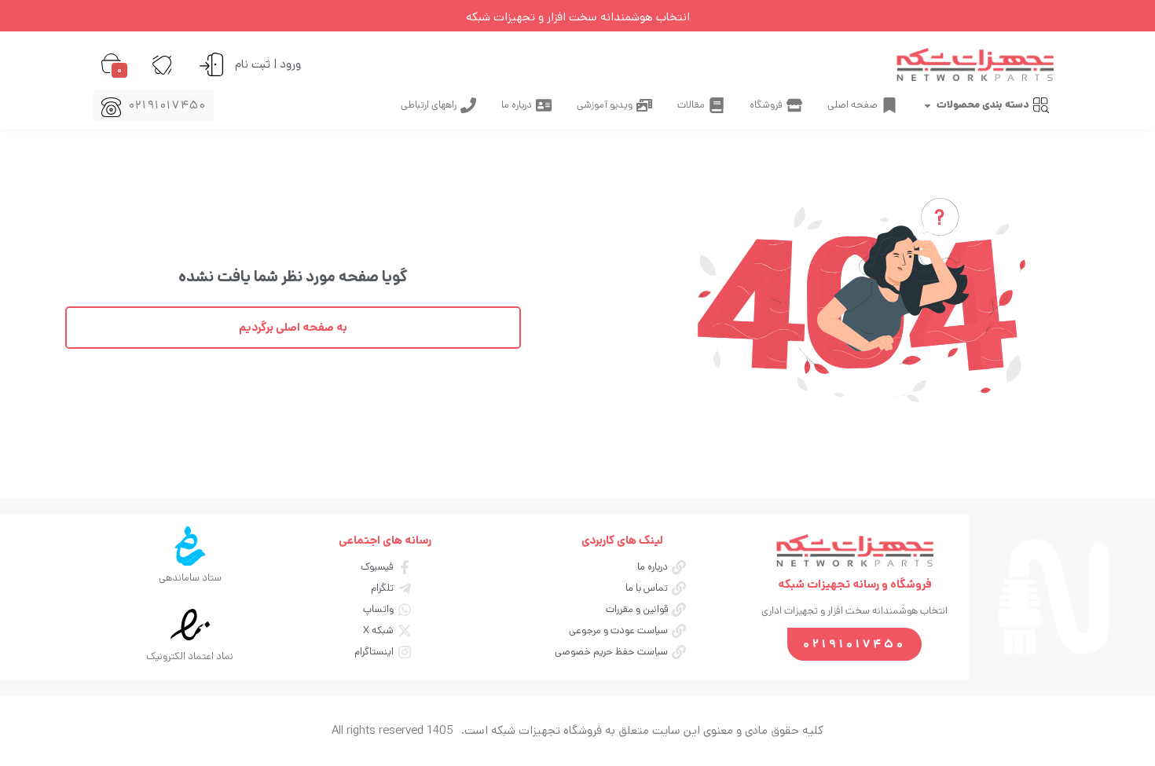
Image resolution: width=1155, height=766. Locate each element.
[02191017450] (111, 107)
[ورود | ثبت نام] (211, 64)
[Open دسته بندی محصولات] (927, 105)
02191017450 (168, 105)
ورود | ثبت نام (268, 64)
